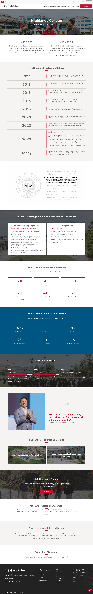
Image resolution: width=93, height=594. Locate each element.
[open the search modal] (2, 2)
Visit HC (75, 1)
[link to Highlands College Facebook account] (9, 581)
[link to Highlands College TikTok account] (16, 581)
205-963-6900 (42, 574)
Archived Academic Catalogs (79, 575)
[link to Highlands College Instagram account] (6, 581)
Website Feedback (77, 584)
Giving (77, 6)
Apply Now (85, 6)
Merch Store (58, 582)
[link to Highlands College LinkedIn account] (19, 581)
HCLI (73, 6)
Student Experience (61, 6)
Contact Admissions (77, 583)
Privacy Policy (59, 580)
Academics (46, 6)
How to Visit (46, 491)
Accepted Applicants (60, 578)
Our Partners (58, 574)
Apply (74, 577)
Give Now (88, 1)
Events (74, 581)
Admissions (53, 6)
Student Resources (60, 576)
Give (74, 579)
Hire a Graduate (59, 571)
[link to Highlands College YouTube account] (13, 581)
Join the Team (59, 572)
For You (7, 1)
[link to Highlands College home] (10, 6)
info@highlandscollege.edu (44, 570)
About (69, 6)
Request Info (81, 1)
